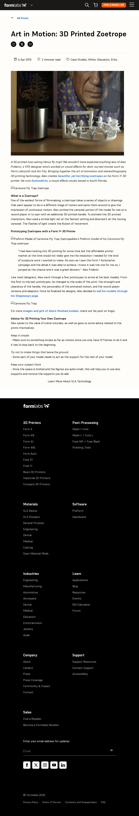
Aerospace (29, 598)
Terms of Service (51, 802)
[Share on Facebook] (13, 44)
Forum (76, 610)
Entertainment (32, 623)
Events (76, 598)
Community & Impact (36, 686)
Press (26, 674)
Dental (27, 535)
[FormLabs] (15, 5)
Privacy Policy (30, 802)
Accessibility (80, 674)
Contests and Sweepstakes (81, 802)
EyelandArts (39, 180)
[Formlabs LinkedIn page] (63, 765)
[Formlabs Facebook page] (26, 765)
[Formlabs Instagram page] (45, 765)
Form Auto (30, 453)
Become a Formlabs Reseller (41, 725)
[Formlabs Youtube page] (54, 765)
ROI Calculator (81, 604)
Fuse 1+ (28, 466)
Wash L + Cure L (82, 435)
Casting (28, 547)
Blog (75, 586)
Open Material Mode (36, 553)
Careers (28, 668)
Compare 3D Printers (36, 484)
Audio (26, 635)
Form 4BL (29, 447)
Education (29, 617)
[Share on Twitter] (22, 44)
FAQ (103, 802)
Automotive (30, 592)
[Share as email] (30, 44)
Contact (28, 692)
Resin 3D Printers (34, 472)
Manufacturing (32, 586)
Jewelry (28, 629)
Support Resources (84, 661)
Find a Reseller (114, 5)
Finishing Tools (81, 447)
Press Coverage (33, 680)
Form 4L (28, 441)
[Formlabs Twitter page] (35, 765)
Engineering (30, 529)
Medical (28, 541)
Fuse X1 (28, 459)
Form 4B (28, 435)
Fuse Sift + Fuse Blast (86, 441)
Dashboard (79, 517)
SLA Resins (30, 510)
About (27, 661)
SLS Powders (31, 517)
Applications (80, 580)
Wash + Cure (80, 429)
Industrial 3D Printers (36, 478)
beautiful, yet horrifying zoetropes (80, 176)
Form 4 (27, 429)
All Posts (22, 18)
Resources (78, 592)
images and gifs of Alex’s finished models (50, 311)
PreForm (77, 510)
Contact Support (83, 668)
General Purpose (33, 523)
